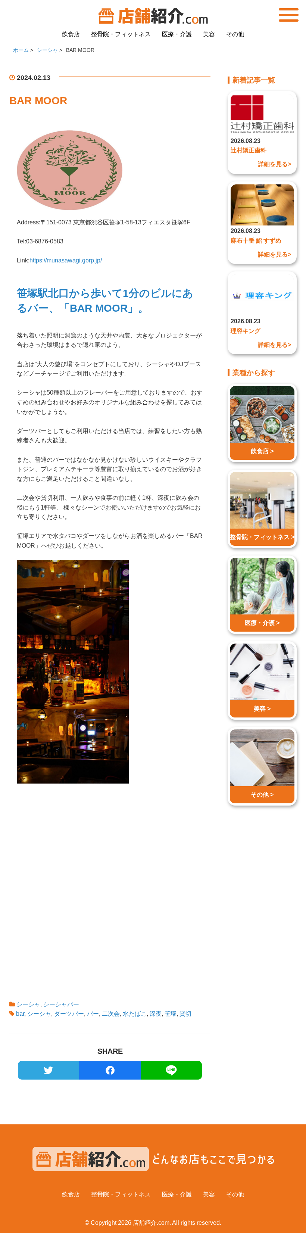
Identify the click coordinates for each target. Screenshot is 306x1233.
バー (93, 1014)
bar (20, 1014)
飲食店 (71, 34)
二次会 (111, 1014)
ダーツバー (69, 1014)
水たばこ (135, 1014)
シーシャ (28, 1004)
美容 (209, 34)
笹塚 (171, 1014)
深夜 (156, 1014)
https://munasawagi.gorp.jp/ (65, 260)
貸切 (185, 1014)
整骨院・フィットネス (121, 34)
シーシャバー (61, 1004)
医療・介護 (177, 34)
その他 (235, 34)
